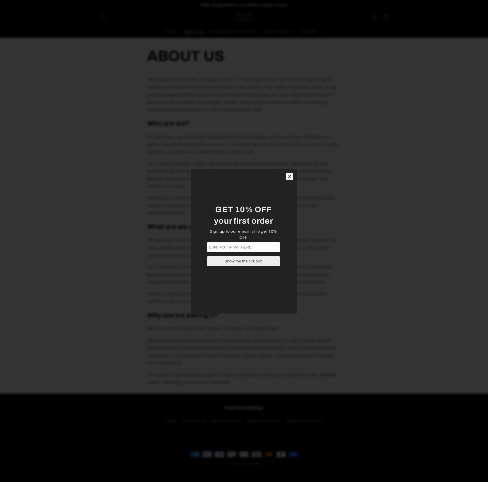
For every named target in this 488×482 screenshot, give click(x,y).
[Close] (289, 176)
